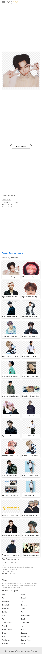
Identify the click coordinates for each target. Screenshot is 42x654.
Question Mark (25, 640)
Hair (22, 626)
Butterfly (23, 598)
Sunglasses (5, 601)
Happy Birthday (7, 629)
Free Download (21, 146)
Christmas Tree (7, 622)
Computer (24, 633)
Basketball (5, 605)
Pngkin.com (6, 640)
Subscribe (24, 605)
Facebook (5, 643)
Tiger (3, 615)
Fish (22, 629)
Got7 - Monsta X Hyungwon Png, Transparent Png (17, 356)
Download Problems (16, 253)
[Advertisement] (21, 31)
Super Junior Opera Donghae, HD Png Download (17, 535)
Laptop (23, 608)
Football (4, 626)
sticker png (6, 199)
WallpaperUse (25, 615)
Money (23, 643)
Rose (3, 619)
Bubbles (4, 612)
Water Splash (25, 636)
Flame (23, 594)
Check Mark (25, 622)
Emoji (23, 619)
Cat (22, 601)
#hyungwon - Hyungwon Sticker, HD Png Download (18, 277)
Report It (5, 253)
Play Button (5, 608)
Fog (22, 612)
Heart (3, 594)
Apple (4, 598)
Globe (4, 633)
